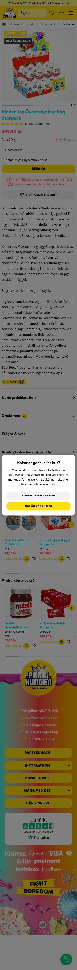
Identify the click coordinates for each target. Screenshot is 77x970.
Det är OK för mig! (38, 506)
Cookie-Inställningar (38, 495)
